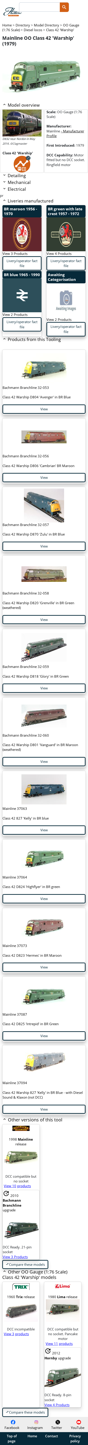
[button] (35, 1120)
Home (32, 1436)
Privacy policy (75, 1438)
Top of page (12, 1438)
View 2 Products (15, 314)
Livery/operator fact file (22, 263)
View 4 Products (59, 253)
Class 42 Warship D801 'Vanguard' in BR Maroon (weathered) (40, 742)
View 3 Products (15, 253)
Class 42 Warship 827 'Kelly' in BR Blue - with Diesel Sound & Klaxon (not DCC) (42, 1090)
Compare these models (25, 1264)
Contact (51, 1436)
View (44, 409)
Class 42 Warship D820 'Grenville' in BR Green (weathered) (38, 600)
